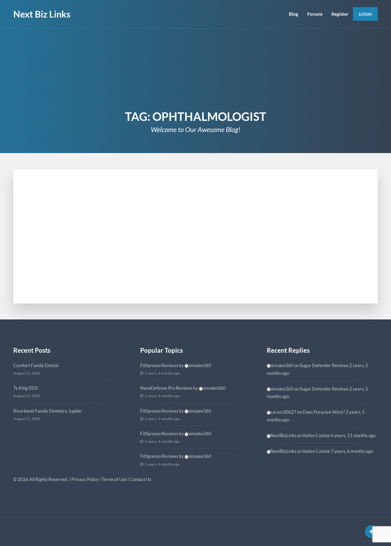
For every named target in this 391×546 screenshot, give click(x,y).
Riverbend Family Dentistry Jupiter (47, 411)
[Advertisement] (195, 68)
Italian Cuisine (316, 435)
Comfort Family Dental (35, 365)
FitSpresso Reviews (159, 365)
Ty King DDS (25, 388)
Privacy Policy (85, 479)
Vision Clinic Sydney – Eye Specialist (94, 214)
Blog (293, 14)
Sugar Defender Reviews (324, 365)
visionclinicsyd (60, 267)
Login (365, 14)
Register (339, 14)
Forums (314, 14)
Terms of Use (114, 479)
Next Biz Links (41, 14)
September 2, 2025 (55, 206)
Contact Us (140, 479)
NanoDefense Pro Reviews (166, 388)
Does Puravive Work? (324, 412)
